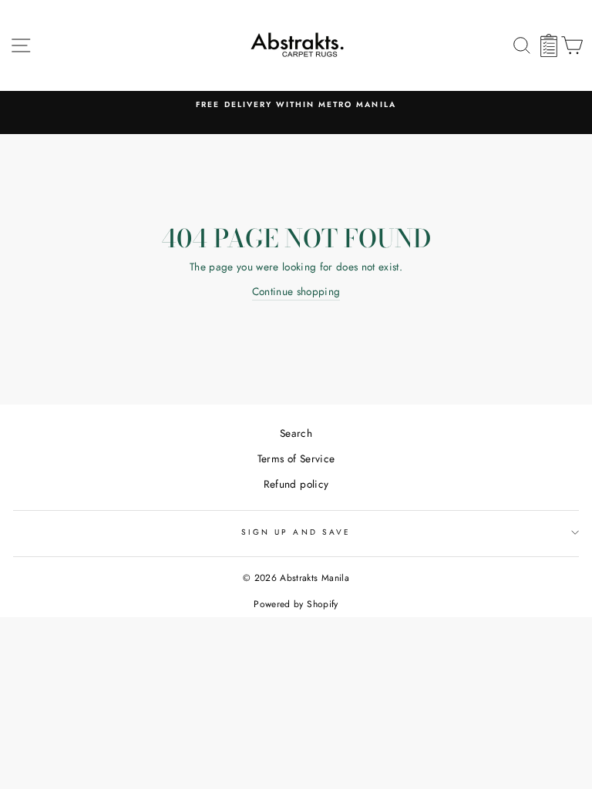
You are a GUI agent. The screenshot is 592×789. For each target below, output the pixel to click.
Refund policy (296, 484)
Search (296, 433)
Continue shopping (296, 291)
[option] (296, 105)
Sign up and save (296, 532)
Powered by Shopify (296, 604)
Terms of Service (296, 458)
